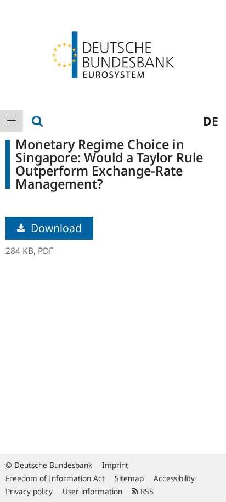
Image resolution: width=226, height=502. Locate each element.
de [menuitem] (210, 120)
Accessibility (174, 478)
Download (55, 228)
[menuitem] (11, 121)
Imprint (115, 465)
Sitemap (129, 478)
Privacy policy (29, 491)
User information (92, 491)
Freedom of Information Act (55, 478)
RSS (146, 491)
